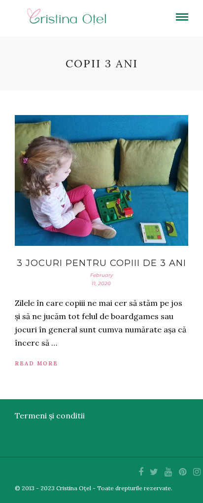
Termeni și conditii (50, 415)
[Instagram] (197, 472)
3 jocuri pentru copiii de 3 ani (101, 263)
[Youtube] (168, 472)
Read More (36, 363)
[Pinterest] (182, 472)
